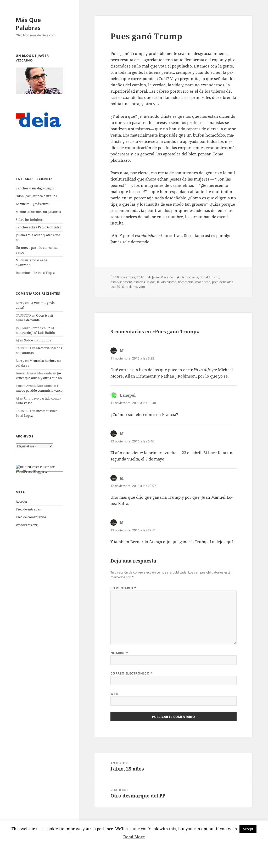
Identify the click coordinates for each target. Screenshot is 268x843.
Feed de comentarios (31, 517)
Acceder (21, 501)
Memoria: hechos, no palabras (38, 212)
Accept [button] (248, 829)
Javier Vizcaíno (162, 277)
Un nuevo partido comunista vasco (39, 388)
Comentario (123, 588)
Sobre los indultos (29, 219)
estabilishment (121, 282)
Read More (134, 836)
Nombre (119, 653)
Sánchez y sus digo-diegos (35, 188)
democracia (189, 277)
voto (142, 286)
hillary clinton (166, 282)
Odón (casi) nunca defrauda (36, 196)
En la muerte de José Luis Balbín (35, 330)
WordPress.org (26, 525)
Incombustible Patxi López (35, 273)
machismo (202, 282)
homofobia (186, 282)
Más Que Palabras (28, 23)
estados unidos (144, 282)
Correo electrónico (131, 673)
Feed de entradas (28, 509)
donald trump (209, 277)
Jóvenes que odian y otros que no (39, 375)
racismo (131, 286)
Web (114, 694)
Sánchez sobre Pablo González (38, 227)
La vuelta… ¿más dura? (33, 204)
